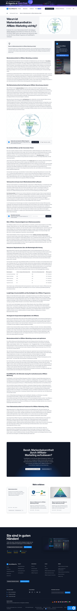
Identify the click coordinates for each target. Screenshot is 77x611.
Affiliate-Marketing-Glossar (49, 572)
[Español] (56, 601)
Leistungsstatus (20, 572)
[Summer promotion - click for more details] (38, 3)
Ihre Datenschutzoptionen (51, 608)
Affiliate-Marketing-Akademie (50, 570)
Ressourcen (25, 8)
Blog (45, 566)
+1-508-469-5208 (11, 596)
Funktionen (8, 569)
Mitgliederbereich (21, 568)
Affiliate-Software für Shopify (63, 566)
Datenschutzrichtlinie (46, 607)
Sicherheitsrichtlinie (38, 607)
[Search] (43, 9)
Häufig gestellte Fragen (14, 13)
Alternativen (9, 575)
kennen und (31, 160)
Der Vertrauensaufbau (11, 193)
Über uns (32, 566)
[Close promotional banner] (75, 2)
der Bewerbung (26, 99)
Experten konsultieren (49, 8)
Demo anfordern (35, 142)
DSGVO (65, 607)
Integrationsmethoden (10, 571)
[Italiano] (62, 601)
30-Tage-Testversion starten (45, 142)
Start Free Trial (62, 55)
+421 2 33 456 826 (12, 592)
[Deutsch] (52, 601)
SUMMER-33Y (21, 5)
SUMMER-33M (11, 5)
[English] (54, 601)
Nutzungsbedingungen (29, 607)
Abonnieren (48, 216)
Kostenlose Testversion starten (13, 581)
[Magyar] (60, 601)
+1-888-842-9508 (11, 594)
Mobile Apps (9, 573)
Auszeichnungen (34, 568)
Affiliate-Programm (34, 572)
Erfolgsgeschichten (34, 570)
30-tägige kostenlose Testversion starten (14, 547)
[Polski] (66, 601)
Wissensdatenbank (21, 566)
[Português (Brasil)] (67, 601)
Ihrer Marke (48, 60)
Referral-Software (61, 574)
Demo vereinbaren (27, 547)
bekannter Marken (20, 87)
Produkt (19, 8)
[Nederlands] (64, 601)
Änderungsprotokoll (21, 570)
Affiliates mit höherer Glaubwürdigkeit (40, 234)
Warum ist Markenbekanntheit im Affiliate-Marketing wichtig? (30, 13)
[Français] (58, 601)
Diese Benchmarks (40, 155)
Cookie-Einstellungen (39, 608)
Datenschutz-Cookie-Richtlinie (57, 607)
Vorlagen (46, 568)
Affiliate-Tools (60, 576)
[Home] (7, 13)
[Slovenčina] (69, 601)
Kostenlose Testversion (60, 8)
